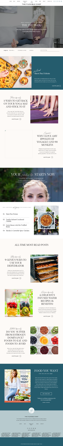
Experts (47, 133)
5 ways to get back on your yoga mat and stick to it (16, 103)
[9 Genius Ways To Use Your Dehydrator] (44, 268)
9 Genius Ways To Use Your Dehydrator (15, 262)
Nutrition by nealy (15, 328)
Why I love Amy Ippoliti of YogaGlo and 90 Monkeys (47, 140)
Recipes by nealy (47, 292)
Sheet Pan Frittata (42, 73)
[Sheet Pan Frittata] (60, 86)
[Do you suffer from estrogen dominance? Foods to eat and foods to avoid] (44, 340)
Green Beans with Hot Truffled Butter (16, 226)
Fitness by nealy (15, 97)
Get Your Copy (46, 393)
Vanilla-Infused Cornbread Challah (15, 220)
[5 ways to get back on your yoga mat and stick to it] (44, 109)
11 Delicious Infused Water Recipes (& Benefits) (47, 299)
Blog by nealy (16, 256)
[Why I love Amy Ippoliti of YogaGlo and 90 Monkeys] (19, 144)
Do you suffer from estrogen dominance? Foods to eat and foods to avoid (15, 337)
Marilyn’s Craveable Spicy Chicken (17, 231)
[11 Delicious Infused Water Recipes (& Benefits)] (19, 303)
